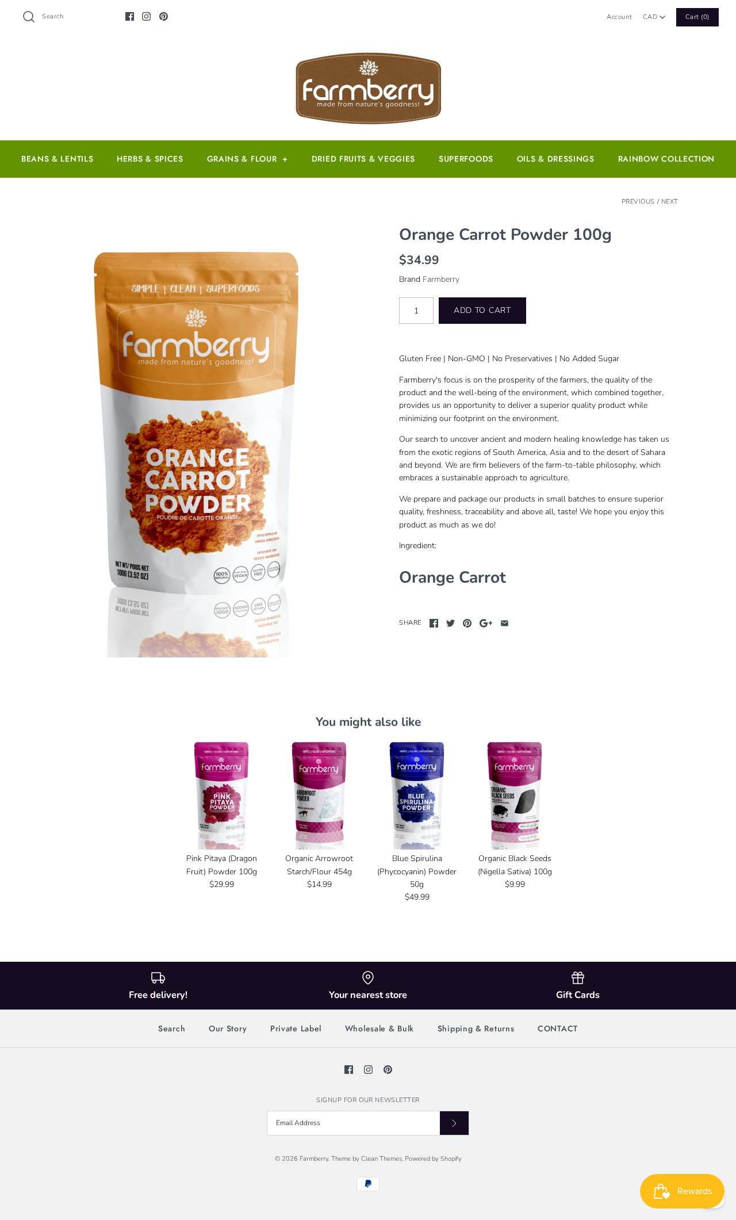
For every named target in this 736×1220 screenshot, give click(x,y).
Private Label (295, 1028)
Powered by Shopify (433, 1158)
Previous (638, 201)
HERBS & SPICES (150, 159)
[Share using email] (504, 623)
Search (171, 1028)
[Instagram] (146, 16)
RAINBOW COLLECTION (666, 159)
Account (619, 17)
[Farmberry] (368, 54)
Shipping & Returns (476, 1028)
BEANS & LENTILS (57, 159)
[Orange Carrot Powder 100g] (197, 441)
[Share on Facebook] (434, 623)
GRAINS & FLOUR (247, 159)
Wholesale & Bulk (379, 1028)
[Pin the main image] (467, 623)
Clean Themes (381, 1158)
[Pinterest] (163, 16)
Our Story (228, 1028)
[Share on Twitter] (450, 623)
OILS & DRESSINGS (556, 159)
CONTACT (558, 1028)
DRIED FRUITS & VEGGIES (363, 159)
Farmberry (441, 279)
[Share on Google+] (486, 623)
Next (669, 201)
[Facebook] (129, 16)
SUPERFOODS (466, 159)
